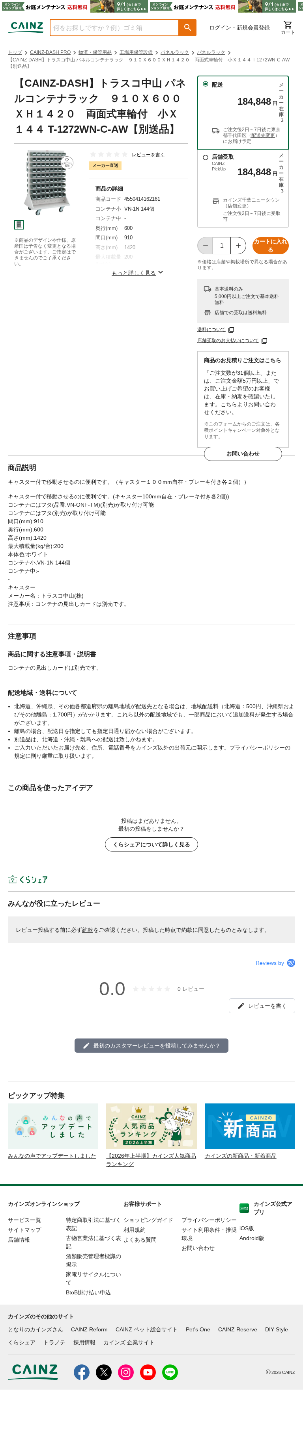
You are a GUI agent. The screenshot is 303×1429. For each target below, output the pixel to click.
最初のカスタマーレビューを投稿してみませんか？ (157, 1045)
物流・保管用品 (95, 52)
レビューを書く (148, 154)
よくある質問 (140, 1239)
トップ (15, 52)
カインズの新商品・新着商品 (241, 1156)
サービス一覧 (24, 1220)
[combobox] (108, 27)
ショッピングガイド (148, 1220)
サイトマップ (24, 1230)
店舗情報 (19, 1239)
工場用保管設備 (136, 52)
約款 (87, 930)
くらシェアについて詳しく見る (151, 844)
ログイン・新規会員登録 (239, 27)
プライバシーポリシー (209, 1220)
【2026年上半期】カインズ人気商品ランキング (151, 1160)
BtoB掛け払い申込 (88, 1292)
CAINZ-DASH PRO (50, 52)
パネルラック (175, 52)
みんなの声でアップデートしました (52, 1156)
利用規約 (134, 1230)
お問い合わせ (243, 453)
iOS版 (246, 1228)
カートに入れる (270, 245)
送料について (211, 329)
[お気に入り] (66, 162)
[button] (187, 27)
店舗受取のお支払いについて (228, 340)
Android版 (251, 1238)
